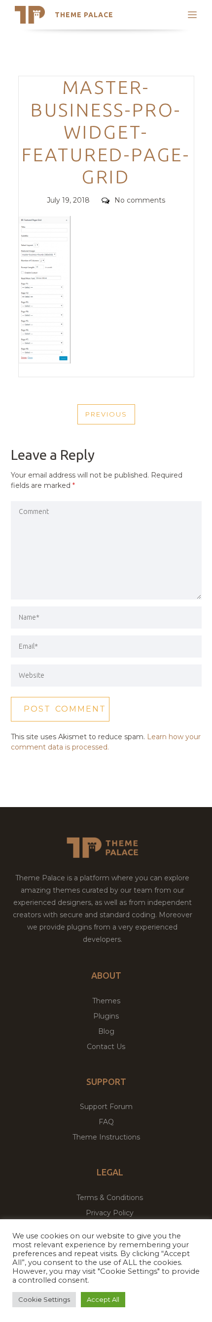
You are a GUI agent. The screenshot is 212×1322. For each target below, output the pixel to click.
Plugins (106, 1016)
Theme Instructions (106, 1137)
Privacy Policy (110, 1212)
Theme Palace (84, 15)
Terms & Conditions (109, 1197)
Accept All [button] (103, 1299)
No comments (139, 200)
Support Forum (106, 1106)
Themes (106, 1000)
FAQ (106, 1121)
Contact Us (106, 1046)
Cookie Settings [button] (44, 1299)
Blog (106, 1031)
